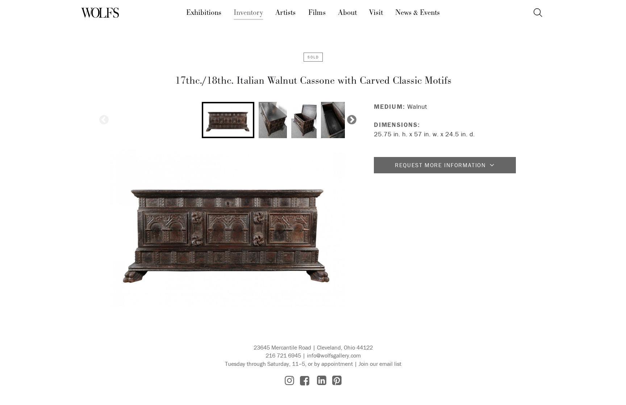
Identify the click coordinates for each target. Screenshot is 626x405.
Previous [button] (104, 120)
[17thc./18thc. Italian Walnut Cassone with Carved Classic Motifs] (228, 228)
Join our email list (380, 363)
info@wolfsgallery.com (334, 355)
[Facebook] (304, 380)
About (347, 13)
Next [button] (351, 120)
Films (317, 13)
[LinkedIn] (321, 380)
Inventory (248, 13)
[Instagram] (289, 380)
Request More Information (440, 165)
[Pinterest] (337, 380)
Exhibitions (203, 13)
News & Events (417, 13)
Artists (285, 13)
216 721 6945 (283, 355)
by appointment (333, 363)
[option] (228, 120)
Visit (376, 13)
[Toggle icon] (538, 13)
